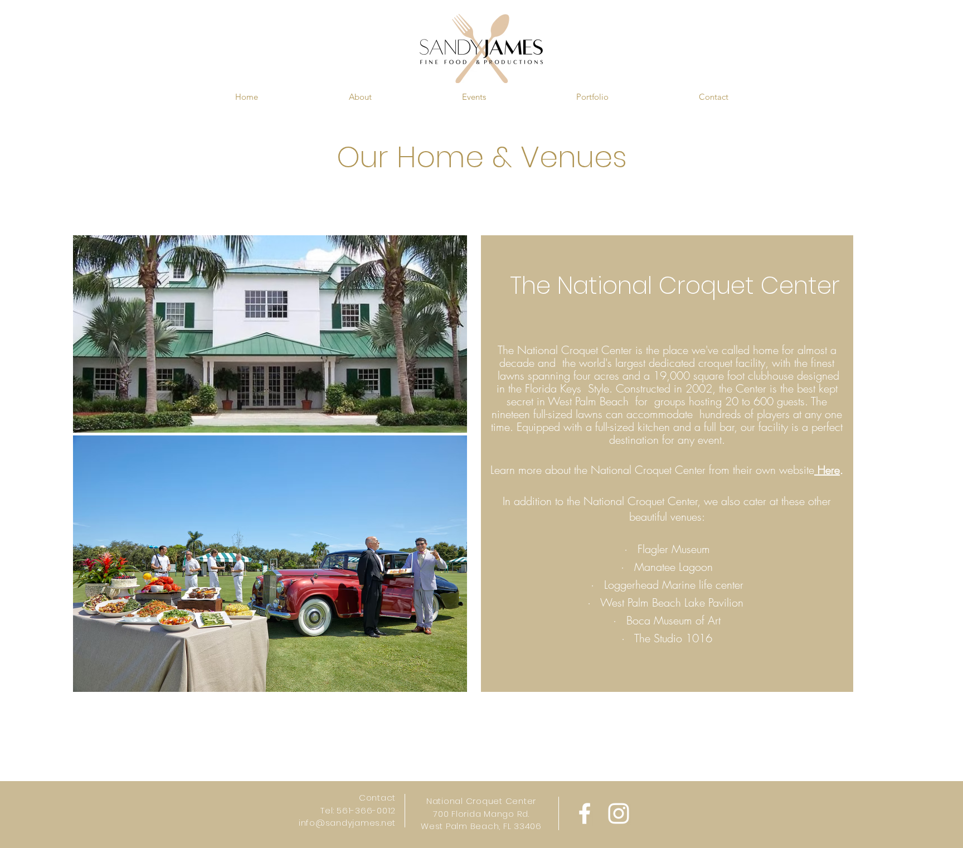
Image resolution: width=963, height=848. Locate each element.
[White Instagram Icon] (619, 813)
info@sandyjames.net (347, 822)
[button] (360, 97)
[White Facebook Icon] (585, 813)
